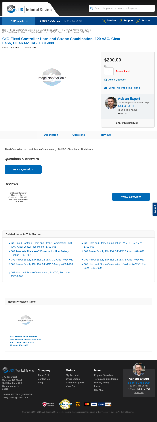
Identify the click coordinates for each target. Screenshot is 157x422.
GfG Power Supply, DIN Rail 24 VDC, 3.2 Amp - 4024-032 (42, 259)
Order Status (73, 379)
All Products (17, 21)
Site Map (98, 390)
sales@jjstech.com (18, 397)
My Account (72, 375)
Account (146, 20)
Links (97, 386)
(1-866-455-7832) (73, 21)
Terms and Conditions (106, 379)
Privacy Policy (101, 382)
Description (51, 134)
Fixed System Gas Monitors (22, 30)
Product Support (75, 382)
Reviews (106, 134)
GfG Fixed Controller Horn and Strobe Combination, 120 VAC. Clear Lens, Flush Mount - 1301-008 (18, 197)
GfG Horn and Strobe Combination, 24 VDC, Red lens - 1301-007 (114, 245)
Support (128, 20)
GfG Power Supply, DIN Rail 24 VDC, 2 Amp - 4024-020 (114, 251)
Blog (40, 382)
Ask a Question (117, 79)
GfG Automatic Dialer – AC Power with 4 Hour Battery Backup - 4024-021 (40, 253)
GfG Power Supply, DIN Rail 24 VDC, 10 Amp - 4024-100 (42, 264)
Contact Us (44, 379)
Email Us (122, 113)
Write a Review (131, 196)
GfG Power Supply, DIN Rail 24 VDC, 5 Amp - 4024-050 (114, 259)
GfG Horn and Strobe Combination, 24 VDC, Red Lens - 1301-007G (41, 274)
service (111, 20)
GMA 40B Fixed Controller (49, 30)
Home (5, 30)
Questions (78, 134)
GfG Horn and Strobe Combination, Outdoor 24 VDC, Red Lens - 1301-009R (115, 266)
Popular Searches (103, 375)
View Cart (71, 386)
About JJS (43, 375)
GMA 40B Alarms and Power (76, 30)
